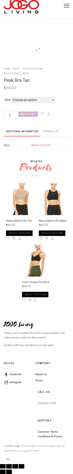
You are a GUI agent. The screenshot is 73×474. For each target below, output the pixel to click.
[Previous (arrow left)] (3, 472)
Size (7, 99)
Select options (19, 233)
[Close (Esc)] (3, 466)
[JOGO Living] (21, 12)
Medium (36, 145)
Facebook (15, 374)
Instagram (15, 382)
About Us (41, 374)
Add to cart (28, 114)
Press (39, 380)
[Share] (9, 466)
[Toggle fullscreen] (15, 466)
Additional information (22, 131)
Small (46, 145)
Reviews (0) (50, 131)
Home (7, 68)
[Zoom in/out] (21, 466)
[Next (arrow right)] (9, 472)
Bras (26, 73)
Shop (16, 68)
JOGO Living (12, 446)
